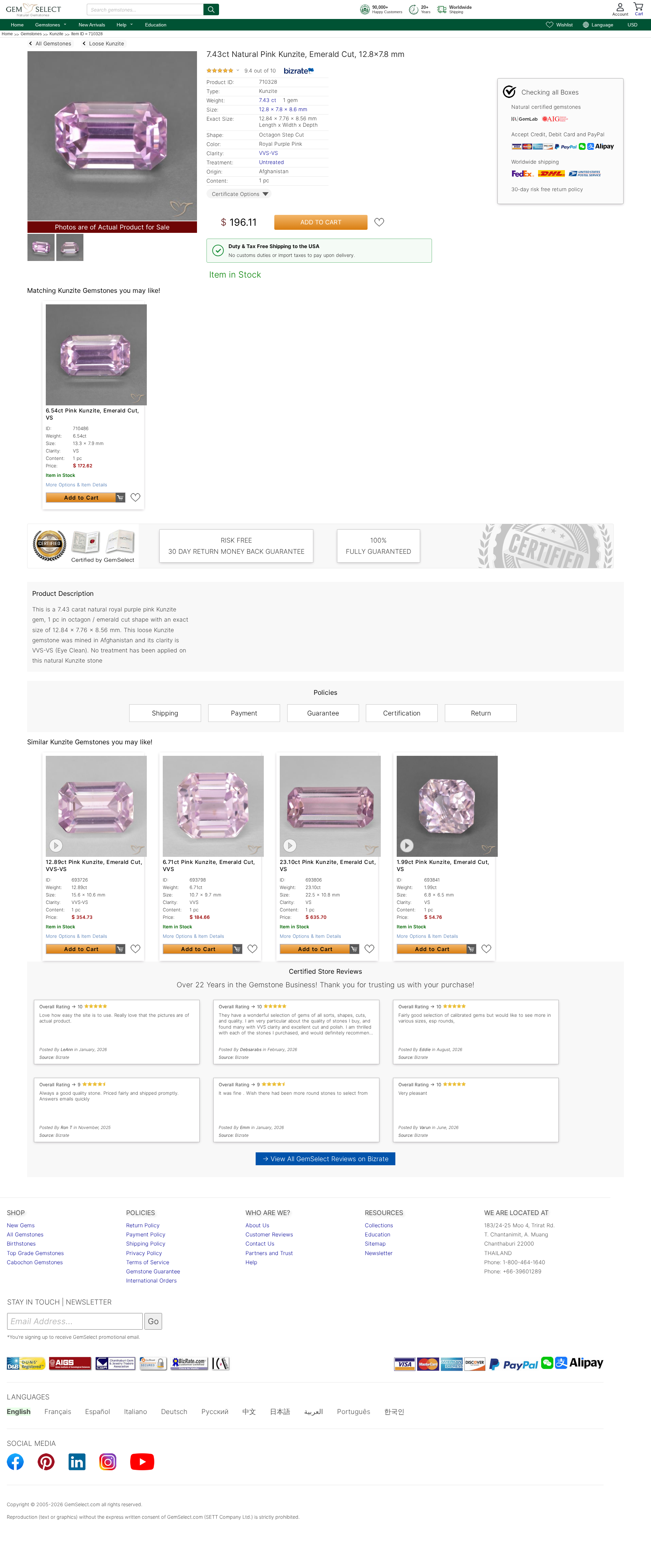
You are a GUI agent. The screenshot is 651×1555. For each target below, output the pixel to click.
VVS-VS (268, 153)
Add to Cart (321, 222)
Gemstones (51, 24)
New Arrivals (92, 24)
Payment (244, 713)
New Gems (21, 1225)
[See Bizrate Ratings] (299, 71)
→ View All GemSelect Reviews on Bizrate (325, 1159)
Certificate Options (235, 194)
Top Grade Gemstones (35, 1253)
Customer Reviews (269, 1234)
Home (17, 24)
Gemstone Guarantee (153, 1271)
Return (481, 713)
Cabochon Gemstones (35, 1262)
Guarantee (323, 713)
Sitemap (375, 1243)
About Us (257, 1225)
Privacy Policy (144, 1253)
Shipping (165, 713)
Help (125, 24)
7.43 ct (268, 100)
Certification (401, 713)
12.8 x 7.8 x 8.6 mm (283, 109)
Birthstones (21, 1243)
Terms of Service (147, 1262)
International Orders (151, 1280)
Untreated (271, 162)
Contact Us (259, 1243)
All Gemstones (25, 1234)
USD (632, 24)
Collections (379, 1225)
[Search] (211, 9)
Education (155, 24)
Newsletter (379, 1253)
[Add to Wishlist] (379, 222)
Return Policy (143, 1225)
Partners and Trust (269, 1253)
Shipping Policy (145, 1243)
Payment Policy (145, 1234)
